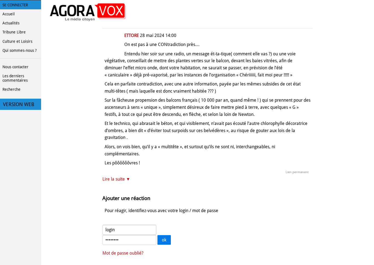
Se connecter (15, 5)
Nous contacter (15, 67)
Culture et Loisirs (17, 41)
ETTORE (131, 35)
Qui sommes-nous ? (19, 50)
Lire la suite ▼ (116, 179)
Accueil (8, 14)
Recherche (11, 89)
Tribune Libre (14, 32)
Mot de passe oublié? (122, 253)
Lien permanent (297, 172)
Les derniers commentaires (15, 78)
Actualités (10, 23)
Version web (18, 104)
